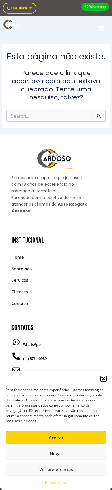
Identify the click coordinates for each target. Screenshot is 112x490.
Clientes (19, 291)
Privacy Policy (56, 482)
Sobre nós (21, 268)
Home (17, 257)
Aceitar (56, 437)
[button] (103, 379)
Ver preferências (56, 469)
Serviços (19, 280)
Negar (56, 453)
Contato (19, 303)
